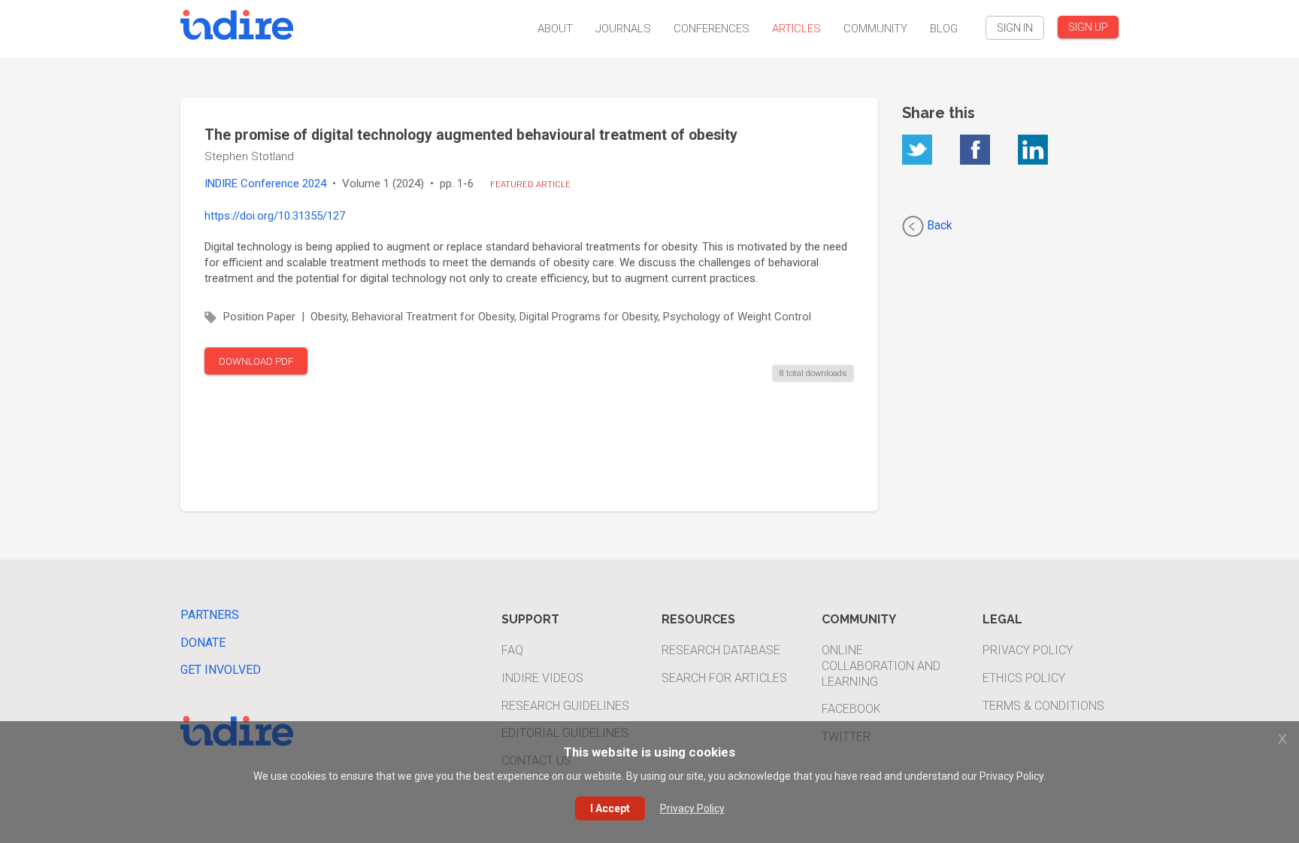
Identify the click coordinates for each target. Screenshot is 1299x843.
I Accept (610, 808)
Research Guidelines (565, 706)
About (555, 28)
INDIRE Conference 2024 (265, 183)
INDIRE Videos (542, 678)
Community (875, 28)
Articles (796, 28)
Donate (203, 642)
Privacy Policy (1028, 650)
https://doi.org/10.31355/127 (274, 216)
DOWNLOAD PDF (256, 361)
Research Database (721, 650)
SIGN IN (1015, 28)
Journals (623, 28)
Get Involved (220, 670)
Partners (209, 615)
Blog (944, 28)
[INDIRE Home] (236, 23)
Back (938, 225)
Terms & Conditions (1043, 706)
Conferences (711, 28)
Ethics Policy (1024, 678)
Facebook (851, 709)
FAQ (512, 650)
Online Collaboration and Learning (881, 666)
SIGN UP (1088, 27)
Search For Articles (724, 678)
